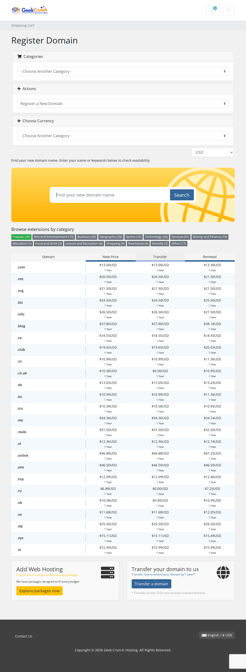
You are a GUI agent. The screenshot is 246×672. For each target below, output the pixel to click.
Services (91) (180, 237)
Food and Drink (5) (48, 243)
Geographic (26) (111, 237)
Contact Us (23, 636)
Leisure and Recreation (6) (84, 243)
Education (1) (22, 243)
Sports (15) (133, 237)
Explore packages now (39, 590)
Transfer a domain (151, 583)
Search (181, 195)
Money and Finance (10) (210, 237)
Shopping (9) (115, 243)
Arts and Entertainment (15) (54, 237)
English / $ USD (219, 635)
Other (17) (179, 243)
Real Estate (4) (138, 243)
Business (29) (86, 237)
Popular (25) (21, 237)
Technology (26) (156, 237)
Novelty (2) (160, 243)
